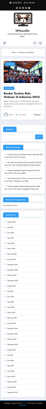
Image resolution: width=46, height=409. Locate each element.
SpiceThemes (23, 405)
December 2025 (12, 265)
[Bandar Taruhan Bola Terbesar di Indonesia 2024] (23, 72)
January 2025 (11, 323)
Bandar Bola (9, 88)
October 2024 (11, 339)
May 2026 (10, 238)
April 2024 (10, 371)
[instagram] (26, 8)
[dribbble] (23, 8)
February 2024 (12, 382)
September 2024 (12, 344)
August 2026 (11, 222)
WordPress (25, 403)
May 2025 (10, 302)
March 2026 (11, 249)
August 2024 (11, 350)
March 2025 (11, 312)
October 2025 (11, 275)
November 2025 (12, 270)
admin (11, 115)
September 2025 (12, 281)
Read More (37, 115)
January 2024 (11, 387)
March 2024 (11, 376)
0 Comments (22, 115)
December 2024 (12, 328)
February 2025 (12, 318)
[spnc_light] (40, 43)
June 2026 (10, 233)
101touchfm (22, 31)
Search (9, 129)
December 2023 (12, 392)
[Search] (34, 43)
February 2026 (12, 254)
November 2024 (12, 334)
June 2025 (10, 297)
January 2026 (11, 259)
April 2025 (10, 307)
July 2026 (10, 227)
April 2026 (10, 243)
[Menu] (4, 43)
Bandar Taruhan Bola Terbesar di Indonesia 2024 (22, 95)
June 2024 (10, 360)
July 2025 (10, 291)
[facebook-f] (17, 8)
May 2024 (10, 366)
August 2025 (11, 286)
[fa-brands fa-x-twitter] (20, 8)
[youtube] (29, 8)
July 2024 (10, 355)
